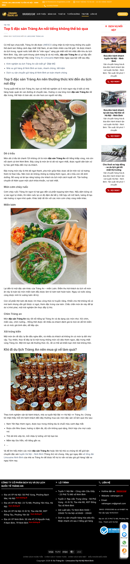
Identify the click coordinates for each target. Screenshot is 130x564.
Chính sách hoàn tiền (33, 557)
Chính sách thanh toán (55, 557)
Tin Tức (85, 14)
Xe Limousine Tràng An (33, 36)
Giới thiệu (41, 14)
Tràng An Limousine (44, 57)
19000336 (121, 491)
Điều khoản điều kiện (97, 557)
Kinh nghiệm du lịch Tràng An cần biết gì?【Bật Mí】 (31, 63)
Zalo (124, 529)
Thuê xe (62, 14)
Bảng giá (52, 14)
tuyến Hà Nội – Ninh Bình (31, 454)
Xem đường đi (21, 498)
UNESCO (47, 45)
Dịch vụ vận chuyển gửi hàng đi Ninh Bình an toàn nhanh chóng (36, 72)
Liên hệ (93, 14)
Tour (124, 554)
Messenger (124, 537)
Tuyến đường (73, 14)
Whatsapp (124, 546)
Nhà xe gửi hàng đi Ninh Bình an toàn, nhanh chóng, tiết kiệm (35, 68)
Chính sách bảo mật (77, 557)
